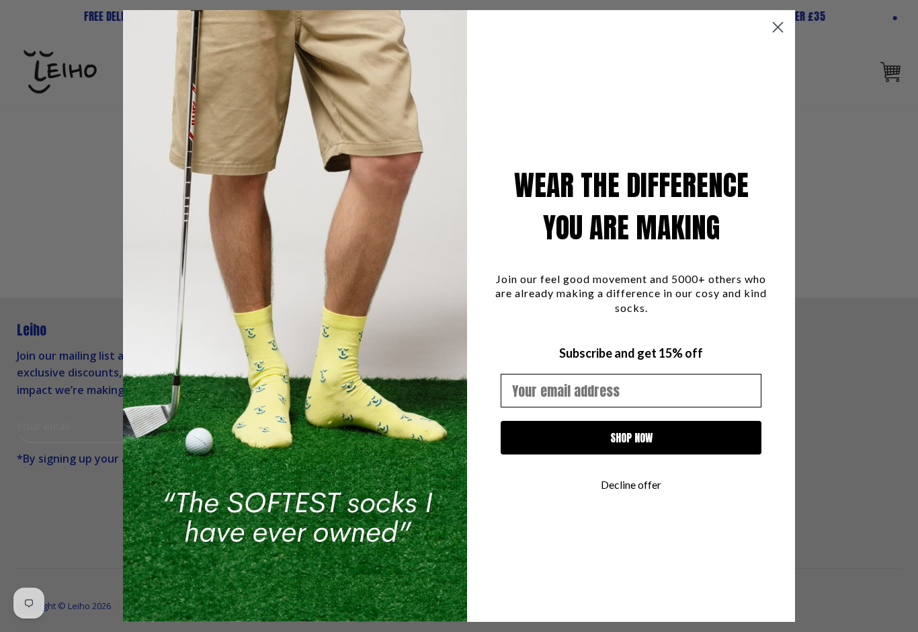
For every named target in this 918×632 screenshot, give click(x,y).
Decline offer (631, 484)
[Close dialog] (778, 27)
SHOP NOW (631, 438)
